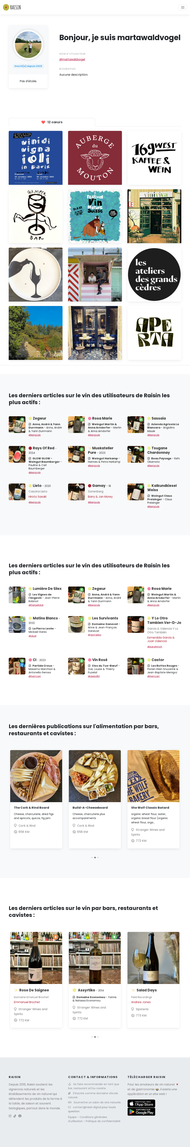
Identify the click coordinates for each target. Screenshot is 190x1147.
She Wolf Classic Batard (150, 808)
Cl (39, 660)
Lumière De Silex (47, 588)
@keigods (35, 434)
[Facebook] (19, 1116)
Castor (158, 660)
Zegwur (39, 418)
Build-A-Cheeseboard (90, 808)
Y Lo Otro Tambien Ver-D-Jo (164, 620)
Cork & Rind (27, 826)
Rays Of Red (43, 450)
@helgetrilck (36, 605)
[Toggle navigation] (182, 7)
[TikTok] (15, 1116)
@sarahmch (154, 646)
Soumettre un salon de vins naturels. (97, 1102)
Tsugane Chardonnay (158, 450)
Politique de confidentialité (103, 1121)
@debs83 (94, 676)
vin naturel (167, 1084)
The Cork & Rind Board (31, 808)
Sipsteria (142, 1009)
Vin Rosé (99, 660)
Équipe (72, 1117)
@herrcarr (35, 676)
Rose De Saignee (34, 990)
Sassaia (159, 418)
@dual (32, 635)
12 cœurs (55, 122)
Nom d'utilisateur (72, 53)
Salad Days (147, 990)
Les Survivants (105, 618)
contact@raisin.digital (87, 1107)
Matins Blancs (44, 620)
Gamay (101, 485)
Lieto (42, 485)
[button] (91, 857)
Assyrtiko (91, 990)
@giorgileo (94, 634)
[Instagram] (10, 1116)
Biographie (67, 68)
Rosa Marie (102, 418)
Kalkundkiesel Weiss (162, 487)
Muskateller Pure (100, 450)
